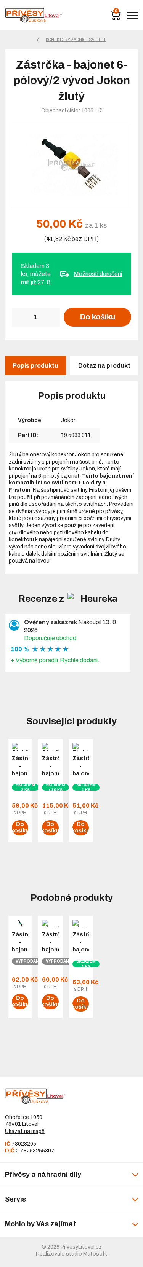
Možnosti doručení (98, 274)
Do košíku (98, 316)
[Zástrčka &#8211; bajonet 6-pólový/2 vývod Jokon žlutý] (72, 165)
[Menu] (132, 15)
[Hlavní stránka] (33, 15)
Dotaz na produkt (104, 365)
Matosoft (95, 1254)
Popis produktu (35, 365)
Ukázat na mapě (25, 1131)
